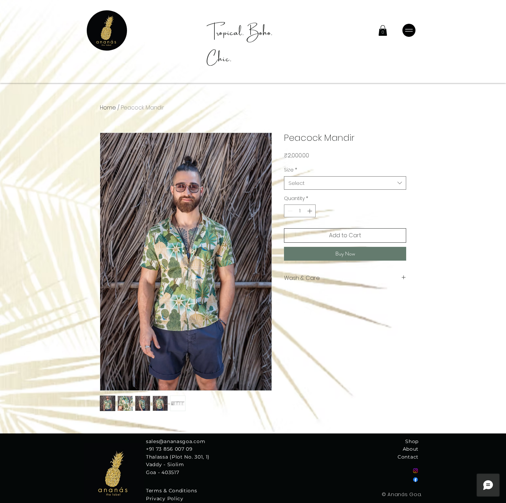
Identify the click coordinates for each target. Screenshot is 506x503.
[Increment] (310, 211)
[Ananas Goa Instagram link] (415, 471)
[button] (382, 30)
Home (108, 108)
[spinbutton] (300, 211)
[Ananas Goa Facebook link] (415, 479)
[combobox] (345, 183)
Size (290, 170)
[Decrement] (289, 211)
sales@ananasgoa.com (175, 441)
